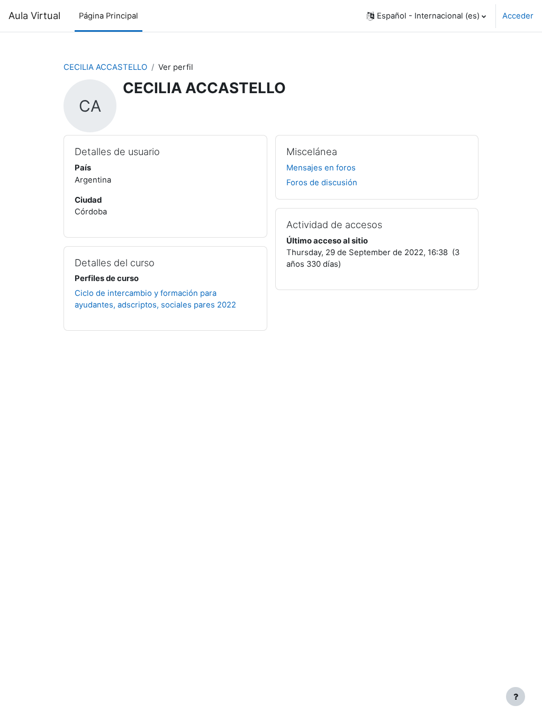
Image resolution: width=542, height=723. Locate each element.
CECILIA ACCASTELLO (105, 67)
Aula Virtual (34, 15)
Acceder (518, 16)
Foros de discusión (321, 182)
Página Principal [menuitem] (108, 16)
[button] (426, 16)
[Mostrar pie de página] (515, 696)
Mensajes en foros (321, 168)
